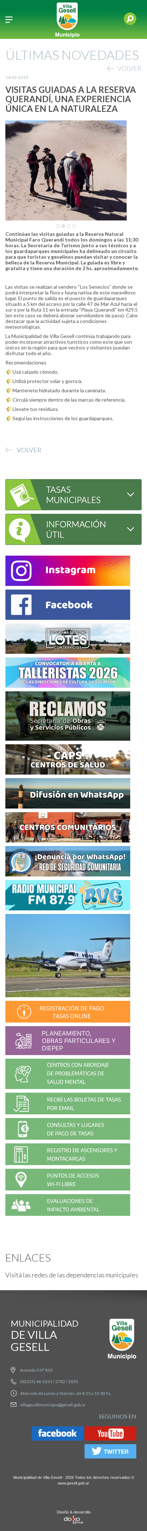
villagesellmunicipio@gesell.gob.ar (53, 1404)
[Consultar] (68, 493)
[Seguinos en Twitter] (110, 1453)
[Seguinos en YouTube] (110, 1435)
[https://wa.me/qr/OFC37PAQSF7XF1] (67, 862)
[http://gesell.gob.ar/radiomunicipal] (67, 896)
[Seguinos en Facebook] (57, 1435)
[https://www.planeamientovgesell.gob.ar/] (67, 1042)
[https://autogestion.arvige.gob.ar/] (67, 1013)
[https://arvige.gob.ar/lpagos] (67, 1130)
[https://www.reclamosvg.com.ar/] (67, 717)
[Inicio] (67, 19)
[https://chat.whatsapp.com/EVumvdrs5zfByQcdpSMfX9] (67, 794)
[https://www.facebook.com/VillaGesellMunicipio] (67, 606)
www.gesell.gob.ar (73, 1483)
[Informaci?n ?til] (68, 528)
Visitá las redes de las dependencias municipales (71, 1275)
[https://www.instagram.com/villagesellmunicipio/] (67, 572)
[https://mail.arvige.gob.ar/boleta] (67, 1105)
